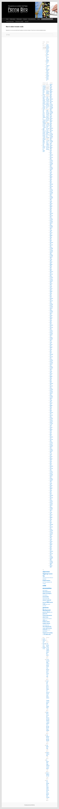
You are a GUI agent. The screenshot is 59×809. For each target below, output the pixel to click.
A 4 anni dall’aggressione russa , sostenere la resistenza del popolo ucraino (47, 789)
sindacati (45, 629)
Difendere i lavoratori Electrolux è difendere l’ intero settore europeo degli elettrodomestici (44, 137)
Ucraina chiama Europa (47, 92)
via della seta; (47, 634)
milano (46, 620)
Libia (44, 620)
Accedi (44, 638)
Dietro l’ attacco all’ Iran (47, 774)
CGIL (51, 582)
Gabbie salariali (47, 604)
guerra (51, 612)
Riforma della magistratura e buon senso (47, 764)
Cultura (38, 19)
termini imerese (45, 631)
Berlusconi (51, 577)
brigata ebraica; (46, 580)
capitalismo (48, 582)
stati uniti (48, 629)
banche (48, 577)
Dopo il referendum (47, 754)
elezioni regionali (47, 600)
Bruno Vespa (45, 582)
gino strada (44, 605)
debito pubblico (45, 590)
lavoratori (47, 618)
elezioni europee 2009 (46, 598)
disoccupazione (45, 595)
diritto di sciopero (47, 593)
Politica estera (19, 19)
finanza (51, 602)
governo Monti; (46, 612)
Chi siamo (26, 21)
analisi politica (45, 577)
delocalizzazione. (47, 591)
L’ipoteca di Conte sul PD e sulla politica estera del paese (47, 649)
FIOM (44, 604)
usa (43, 634)
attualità (47, 51)
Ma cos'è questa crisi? (47, 70)
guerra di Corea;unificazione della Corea (47, 615)
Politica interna (12, 19)
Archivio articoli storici (10, 21)
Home (7, 19)
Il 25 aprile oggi (47, 747)
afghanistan (46, 572)
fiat (48, 602)
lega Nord (50, 618)
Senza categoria (47, 79)
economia (46, 597)
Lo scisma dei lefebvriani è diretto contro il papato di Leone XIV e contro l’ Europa (44, 101)
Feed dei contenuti (44, 641)
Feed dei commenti (44, 645)
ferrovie (44, 602)
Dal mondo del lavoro (32, 19)
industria (44, 618)
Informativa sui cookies (19, 21)
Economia (25, 19)
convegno (44, 583)
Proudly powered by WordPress (29, 804)
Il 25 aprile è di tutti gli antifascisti (47, 737)
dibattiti (47, 60)
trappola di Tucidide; (48, 632)
